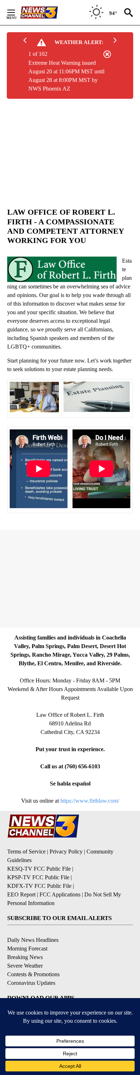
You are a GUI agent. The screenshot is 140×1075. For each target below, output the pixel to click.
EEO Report (21, 894)
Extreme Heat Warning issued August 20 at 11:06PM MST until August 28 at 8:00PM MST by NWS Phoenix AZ (66, 76)
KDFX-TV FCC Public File (39, 886)
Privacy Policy (66, 851)
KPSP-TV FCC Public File (38, 877)
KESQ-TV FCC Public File (39, 869)
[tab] (70, 226)
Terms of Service (26, 851)
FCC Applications (59, 894)
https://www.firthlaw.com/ (89, 801)
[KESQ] (47, 12)
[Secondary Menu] (16, 12)
